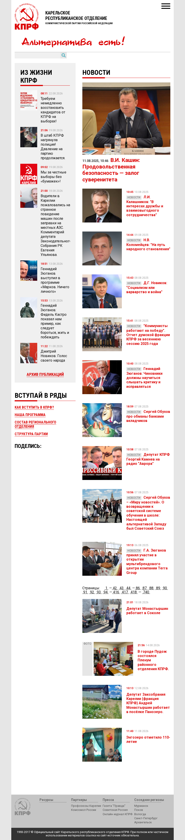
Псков (138, 810)
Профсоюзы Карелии (86, 805)
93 (99, 592)
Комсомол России (83, 810)
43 (122, 588)
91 (85, 592)
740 (146, 592)
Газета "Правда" (114, 805)
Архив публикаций (45, 374)
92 (92, 592)
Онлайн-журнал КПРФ (117, 814)
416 (116, 592)
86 (138, 588)
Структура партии (31, 434)
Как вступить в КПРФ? (34, 407)
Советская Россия (115, 810)
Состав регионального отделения (35, 424)
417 (125, 592)
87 (145, 588)
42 (115, 588)
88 (151, 588)
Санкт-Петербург (145, 818)
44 (128, 588)
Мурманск (141, 805)
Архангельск (143, 822)
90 (165, 588)
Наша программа (30, 415)
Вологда (140, 814)
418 (134, 592)
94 (106, 592)
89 (158, 588)
